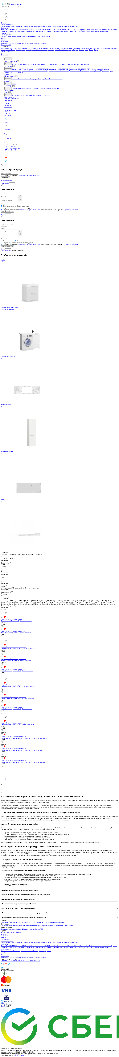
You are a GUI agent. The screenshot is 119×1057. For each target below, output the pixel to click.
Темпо (57, 50)
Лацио (43, 602)
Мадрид (114, 48)
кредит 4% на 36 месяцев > (9, 619)
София (45, 50)
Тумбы (3, 26)
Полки (76, 26)
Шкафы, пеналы (56, 26)
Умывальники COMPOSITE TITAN (68, 29)
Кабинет (3, 36)
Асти (19, 600)
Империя (80, 48)
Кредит (8, 932)
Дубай (70, 48)
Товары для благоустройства (42, 36)
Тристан (89, 604)
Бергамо (40, 600)
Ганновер (52, 48)
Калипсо (12, 602)
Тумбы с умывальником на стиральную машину (20, 26)
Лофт (27, 588)
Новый (5, 559)
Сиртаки (40, 50)
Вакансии (29, 922)
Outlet (9, 45)
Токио (61, 50)
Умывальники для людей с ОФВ (67, 31)
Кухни (3, 38)
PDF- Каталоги (5, 939)
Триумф (71, 50)
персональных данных (71, 210)
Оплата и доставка (18, 925)
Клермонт (97, 48)
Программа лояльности (55, 925)
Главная (3, 250)
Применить (4, 560)
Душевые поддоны (84, 31)
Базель (25, 48)
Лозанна (51, 602)
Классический (18, 588)
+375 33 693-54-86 (34, 961)
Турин (76, 50)
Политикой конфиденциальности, (30, 210)
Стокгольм (51, 50)
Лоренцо (59, 602)
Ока (10, 604)
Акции (3, 932)
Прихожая (10, 36)
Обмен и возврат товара (32, 925)
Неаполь (8, 50)
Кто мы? (3, 51)
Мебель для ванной (7, 24)
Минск (3, 50)
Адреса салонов (10, 922)
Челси (86, 50)
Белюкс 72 (19, 929)
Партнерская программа (8, 929)
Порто (28, 50)
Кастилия (86, 48)
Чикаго (91, 50)
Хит (11, 559)
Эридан (16, 606)
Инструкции (44, 925)
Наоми (110, 602)
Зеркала (3, 33)
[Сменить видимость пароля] (20, 196)
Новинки (4, 45)
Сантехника (4, 28)
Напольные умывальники (102, 29)
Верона (67, 600)
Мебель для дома (6, 35)
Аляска (6, 48)
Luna (2, 48)
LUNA (5, 600)
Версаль (45, 48)
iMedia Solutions (19, 1055)
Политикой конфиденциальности (29, 175)
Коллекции (4, 936)
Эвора (96, 50)
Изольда (111, 600)
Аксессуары (4, 41)
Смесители (16, 31)
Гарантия (20, 932)
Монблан (103, 602)
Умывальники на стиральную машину (33, 31)
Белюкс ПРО (39, 929)
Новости (9, 51)
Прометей (33, 50)
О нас (3, 922)
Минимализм (35, 588)
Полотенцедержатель (7, 43)
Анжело (11, 48)
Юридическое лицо (23, 206)
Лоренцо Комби (69, 602)
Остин (22, 604)
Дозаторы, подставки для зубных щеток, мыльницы (31, 43)
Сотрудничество (38, 922)
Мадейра (109, 48)
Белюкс (5, 594)
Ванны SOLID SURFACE (9, 29)
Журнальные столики (26, 36)
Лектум (103, 48)
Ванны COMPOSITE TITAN (26, 29)
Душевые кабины (51, 31)
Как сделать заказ (6, 925)
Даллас (57, 48)
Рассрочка (14, 932)
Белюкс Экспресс (29, 929)
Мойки (91, 29)
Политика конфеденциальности (54, 922)
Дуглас (75, 48)
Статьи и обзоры (20, 922)
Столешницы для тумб (43, 26)
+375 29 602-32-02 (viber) (21, 961)
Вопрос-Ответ (68, 925)
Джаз (61, 48)
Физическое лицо (8, 206)
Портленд (22, 50)
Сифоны (10, 31)
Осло (17, 50)
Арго (16, 48)
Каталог (3, 23)
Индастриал (7, 588)
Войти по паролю (6, 180)
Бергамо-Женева (33, 48)
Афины (20, 48)
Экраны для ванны (68, 26)
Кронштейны (84, 29)
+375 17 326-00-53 (7, 961)
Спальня (16, 36)
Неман (13, 50)
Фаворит (81, 50)
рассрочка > (22, 619)
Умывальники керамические (99, 31)
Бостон (40, 48)
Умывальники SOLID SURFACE (46, 29)
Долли (66, 48)
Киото (92, 48)
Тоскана (66, 50)
